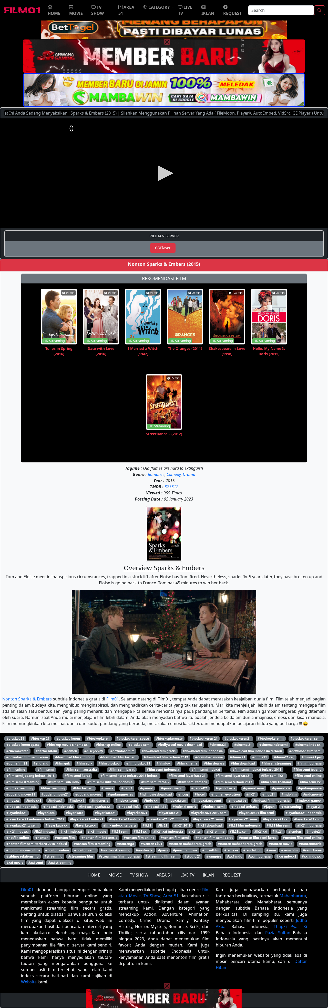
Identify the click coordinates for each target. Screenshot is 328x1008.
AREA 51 (164, 875)
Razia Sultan (277, 932)
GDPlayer (163, 247)
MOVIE (115, 875)
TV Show (152, 896)
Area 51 (171, 896)
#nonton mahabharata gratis (240, 844)
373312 (171, 487)
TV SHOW (139, 875)
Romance (156, 474)
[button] (158, 7)
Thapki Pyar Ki (290, 926)
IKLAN (208, 875)
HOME (94, 875)
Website (29, 982)
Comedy (174, 474)
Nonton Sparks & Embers (27, 699)
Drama (189, 474)
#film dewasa (214, 763)
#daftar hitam (46, 751)
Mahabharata (293, 896)
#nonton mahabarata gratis (190, 844)
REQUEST (231, 875)
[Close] (167, 42)
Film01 (112, 699)
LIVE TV (187, 875)
